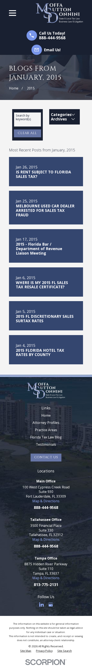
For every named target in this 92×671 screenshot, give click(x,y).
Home (46, 415)
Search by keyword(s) (23, 117)
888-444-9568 (52, 38)
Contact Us (46, 457)
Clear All (27, 133)
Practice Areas (46, 430)
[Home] (59, 13)
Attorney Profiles (46, 422)
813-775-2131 (46, 584)
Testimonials (46, 444)
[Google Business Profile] (50, 604)
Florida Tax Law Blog (46, 437)
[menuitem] (25, 651)
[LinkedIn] (41, 604)
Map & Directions (45, 501)
